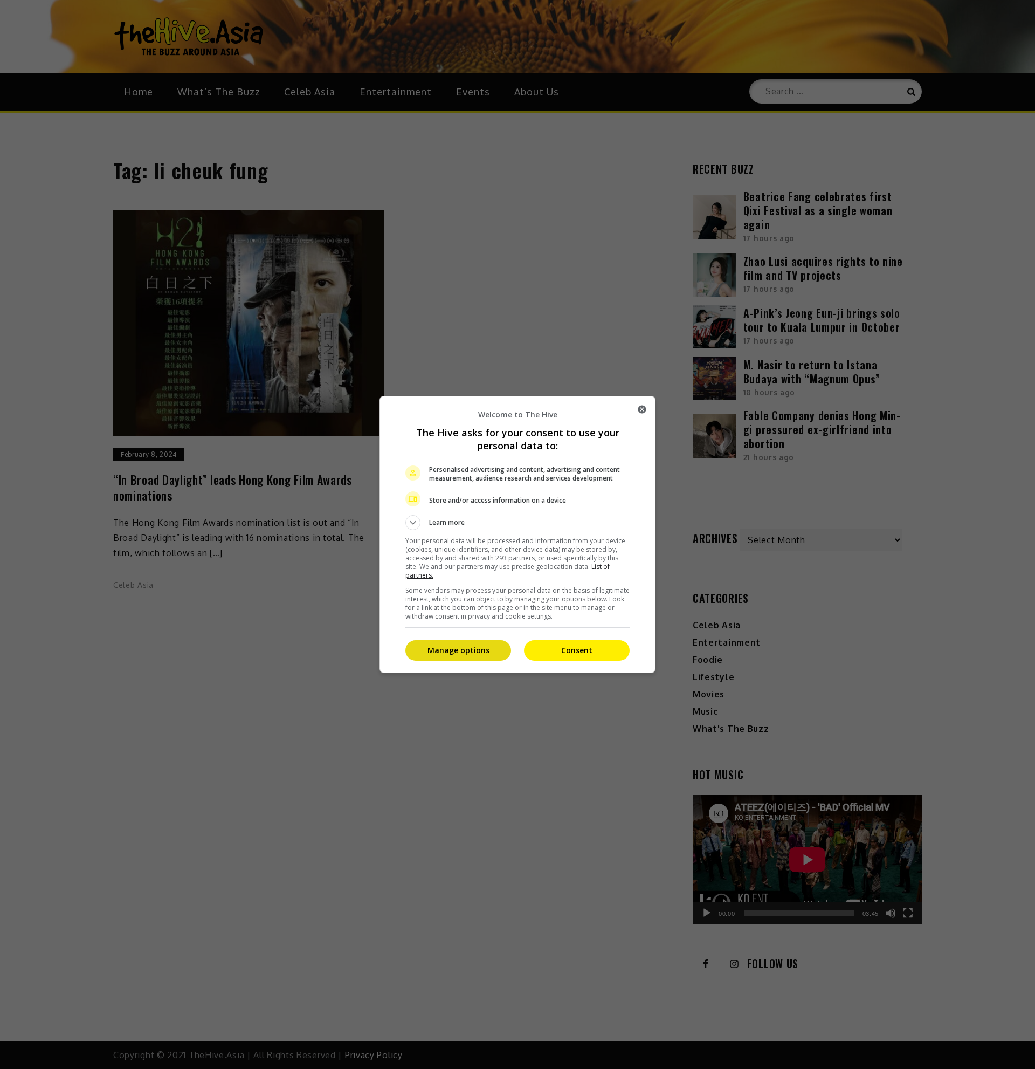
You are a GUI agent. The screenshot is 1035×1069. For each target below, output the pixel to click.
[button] (517, 522)
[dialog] (518, 534)
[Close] (642, 409)
